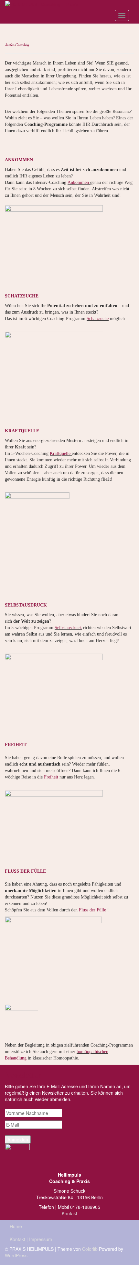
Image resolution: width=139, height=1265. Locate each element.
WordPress (16, 1255)
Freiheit (51, 777)
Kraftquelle (60, 453)
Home (16, 1226)
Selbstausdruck (68, 627)
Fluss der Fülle (92, 910)
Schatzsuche (98, 318)
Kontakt (69, 1213)
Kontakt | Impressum (31, 1239)
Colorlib (90, 1249)
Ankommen (78, 182)
